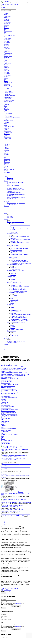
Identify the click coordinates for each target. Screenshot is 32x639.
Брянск (6, 34)
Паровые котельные (16, 251)
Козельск (6, 70)
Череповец (7, 163)
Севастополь (7, 131)
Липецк (6, 81)
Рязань (6, 123)
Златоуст (6, 57)
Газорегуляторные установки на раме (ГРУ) (13, 369)
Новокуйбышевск (9, 100)
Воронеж (6, 45)
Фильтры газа (11, 191)
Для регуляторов (15, 334)
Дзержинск (7, 51)
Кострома (6, 72)
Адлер (5, 14)
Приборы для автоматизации (19, 291)
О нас (5, 176)
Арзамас (6, 19)
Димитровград (8, 53)
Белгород (6, 28)
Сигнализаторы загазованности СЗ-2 (11, 511)
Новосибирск (7, 103)
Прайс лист (7, 200)
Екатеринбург (8, 54)
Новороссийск (8, 101)
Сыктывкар (7, 144)
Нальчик (6, 88)
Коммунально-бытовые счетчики (20, 286)
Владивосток (7, 36)
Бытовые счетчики (16, 285)
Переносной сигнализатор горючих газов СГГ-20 (14, 515)
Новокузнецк (7, 98)
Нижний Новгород (9, 95)
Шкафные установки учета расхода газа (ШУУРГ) (15, 374)
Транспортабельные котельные (19, 248)
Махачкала (7, 84)
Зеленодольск (8, 56)
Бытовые (13, 267)
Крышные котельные (16, 250)
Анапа (6, 17)
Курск (5, 79)
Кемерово (6, 67)
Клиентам (7, 201)
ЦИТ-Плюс (14, 295)
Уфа (5, 157)
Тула (5, 151)
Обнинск (6, 104)
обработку (18, 603)
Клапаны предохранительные (15, 189)
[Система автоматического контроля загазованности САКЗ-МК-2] (9, 492)
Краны (12, 307)
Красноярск (7, 75)
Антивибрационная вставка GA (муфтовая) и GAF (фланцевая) (19, 318)
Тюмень (6, 153)
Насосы (13, 328)
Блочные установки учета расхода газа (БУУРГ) (14, 372)
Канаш (6, 66)
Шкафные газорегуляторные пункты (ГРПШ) (13, 368)
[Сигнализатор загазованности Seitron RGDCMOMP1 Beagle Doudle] (16, 447)
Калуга (6, 64)
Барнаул (6, 26)
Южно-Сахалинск (9, 169)
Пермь (6, 114)
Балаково (6, 25)
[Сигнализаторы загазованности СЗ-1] (12, 505)
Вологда (6, 44)
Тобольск (6, 148)
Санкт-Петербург (9, 126)
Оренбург (6, 109)
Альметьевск (7, 16)
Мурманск (7, 85)
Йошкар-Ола (7, 63)
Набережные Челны (9, 87)
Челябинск (7, 162)
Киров (6, 69)
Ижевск (6, 60)
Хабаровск (7, 159)
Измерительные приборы (14, 192)
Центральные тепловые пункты (19, 261)
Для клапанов (14, 335)
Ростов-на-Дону (8, 120)
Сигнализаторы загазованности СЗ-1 (11, 506)
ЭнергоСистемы (15, 297)
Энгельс (6, 166)
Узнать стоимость (16, 629)
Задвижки (13, 313)
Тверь (5, 147)
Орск (5, 110)
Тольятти (6, 150)
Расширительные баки (17, 329)
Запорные (13, 273)
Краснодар (7, 73)
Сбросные (13, 275)
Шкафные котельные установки (19, 254)
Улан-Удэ (6, 154)
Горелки (13, 326)
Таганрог (6, 145)
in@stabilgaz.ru (14, 4)
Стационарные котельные (18, 255)
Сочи (5, 135)
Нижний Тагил (8, 97)
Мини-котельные (15, 253)
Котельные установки (13, 185)
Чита (5, 165)
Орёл (5, 107)
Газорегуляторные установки (15, 182)
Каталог (6, 181)
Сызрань (6, 142)
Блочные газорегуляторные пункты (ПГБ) (12, 366)
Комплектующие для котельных (16, 197)
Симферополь (8, 132)
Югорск (6, 167)
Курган (6, 78)
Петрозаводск (8, 116)
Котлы (12, 325)
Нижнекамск (7, 94)
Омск (5, 106)
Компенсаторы (15, 311)
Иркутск (6, 61)
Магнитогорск (8, 82)
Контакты (6, 206)
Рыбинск (6, 122)
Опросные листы (12, 204)
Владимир (7, 39)
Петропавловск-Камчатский (12, 117)
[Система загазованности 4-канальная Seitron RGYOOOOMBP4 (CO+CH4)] (16, 456)
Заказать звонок (5, 7)
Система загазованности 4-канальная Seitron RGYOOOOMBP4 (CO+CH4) (13, 458)
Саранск (6, 128)
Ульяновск (7, 156)
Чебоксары (7, 160)
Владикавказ (7, 38)
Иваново (6, 59)
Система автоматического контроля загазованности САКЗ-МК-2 (15, 493)
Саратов (6, 129)
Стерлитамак (7, 140)
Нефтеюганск (8, 91)
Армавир (6, 20)
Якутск (6, 170)
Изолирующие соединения (18, 308)
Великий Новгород (9, 35)
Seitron (12, 303)
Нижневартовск (8, 92)
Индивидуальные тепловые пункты (21, 263)
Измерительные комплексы (18, 289)
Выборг (6, 47)
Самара (6, 125)
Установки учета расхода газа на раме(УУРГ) (13, 375)
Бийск (5, 29)
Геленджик (7, 48)
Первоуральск (8, 113)
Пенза (5, 112)
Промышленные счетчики (18, 288)
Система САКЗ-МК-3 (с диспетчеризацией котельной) (16, 502)
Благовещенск (8, 31)
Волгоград (7, 41)
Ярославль (7, 172)
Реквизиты (10, 179)
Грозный (6, 50)
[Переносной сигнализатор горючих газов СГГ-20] (15, 514)
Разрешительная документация (16, 203)
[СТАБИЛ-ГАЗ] (5, 1)
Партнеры (10, 178)
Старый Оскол (8, 138)
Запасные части (11, 198)
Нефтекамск (7, 89)
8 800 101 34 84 (5, 4)
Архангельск (7, 22)
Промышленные (15, 269)
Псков (5, 119)
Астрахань (7, 23)
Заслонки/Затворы (16, 310)
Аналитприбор (15, 300)
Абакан (6, 13)
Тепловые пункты (12, 186)
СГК (12, 298)
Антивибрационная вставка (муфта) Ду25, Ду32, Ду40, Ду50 (21, 315)
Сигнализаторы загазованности (16, 194)
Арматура (10, 195)
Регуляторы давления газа (14, 188)
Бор (5, 32)
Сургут (6, 141)
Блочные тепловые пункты (18, 260)
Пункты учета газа (12, 184)
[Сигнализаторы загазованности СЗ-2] (12, 509)
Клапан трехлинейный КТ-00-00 (20, 320)
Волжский (7, 42)
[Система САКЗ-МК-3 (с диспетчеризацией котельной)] (16, 500)
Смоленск (7, 134)
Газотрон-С (14, 301)
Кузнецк (6, 76)
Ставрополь (7, 137)
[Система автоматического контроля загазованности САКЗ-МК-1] (16, 465)
